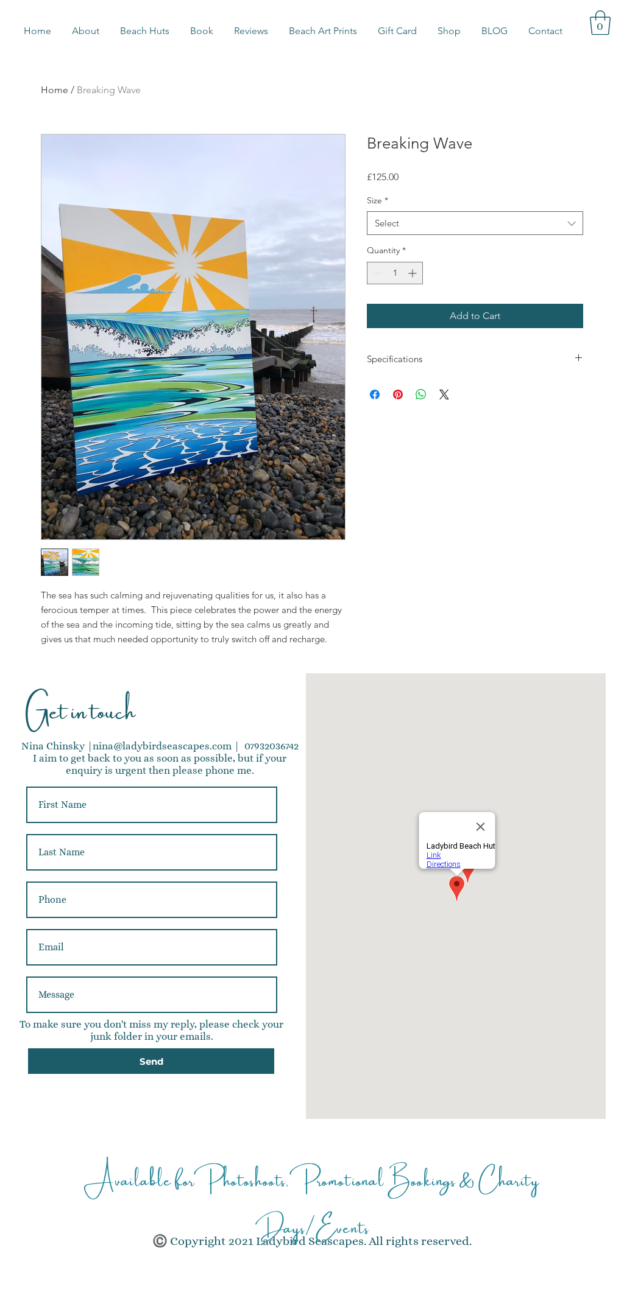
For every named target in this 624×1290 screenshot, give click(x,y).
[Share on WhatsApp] (421, 394)
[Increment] (413, 273)
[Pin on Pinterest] (398, 394)
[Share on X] (444, 394)
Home (54, 90)
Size (377, 200)
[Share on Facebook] (374, 394)
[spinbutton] (395, 273)
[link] (600, 22)
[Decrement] (376, 273)
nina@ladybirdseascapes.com (162, 746)
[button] (145, 31)
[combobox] (475, 223)
